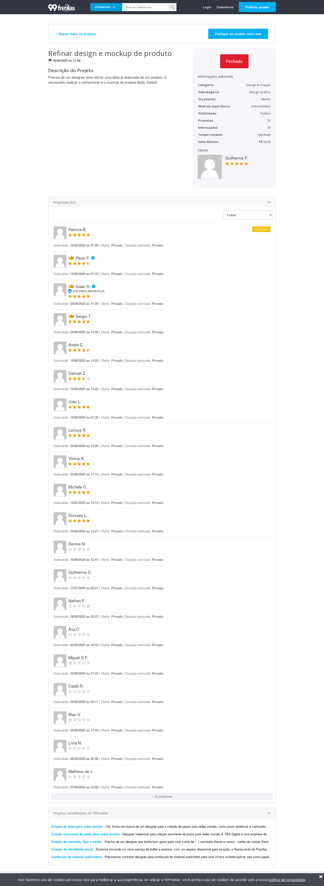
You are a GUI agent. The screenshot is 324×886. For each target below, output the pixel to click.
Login (207, 7)
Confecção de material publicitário (77, 856)
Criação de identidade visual (72, 849)
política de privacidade (287, 879)
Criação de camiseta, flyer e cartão (76, 841)
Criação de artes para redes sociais (77, 826)
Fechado (234, 61)
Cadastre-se (225, 7)
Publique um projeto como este (238, 34)
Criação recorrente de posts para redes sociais (85, 834)
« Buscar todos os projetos (76, 34)
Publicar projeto (257, 7)
